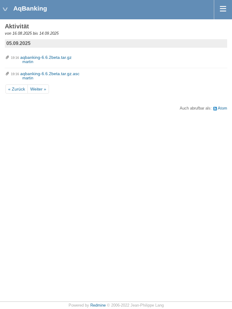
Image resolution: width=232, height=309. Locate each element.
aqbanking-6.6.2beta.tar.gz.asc (49, 73)
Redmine (98, 305)
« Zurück (16, 89)
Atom (222, 108)
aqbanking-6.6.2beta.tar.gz (46, 57)
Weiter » (38, 89)
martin (27, 62)
